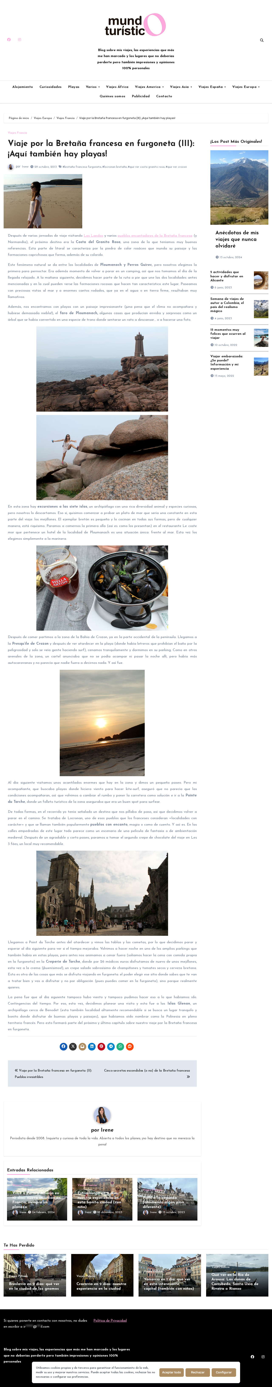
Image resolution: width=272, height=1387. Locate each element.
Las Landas (93, 236)
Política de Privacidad (110, 1321)
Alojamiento (22, 87)
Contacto (164, 96)
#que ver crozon (176, 167)
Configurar (224, 1372)
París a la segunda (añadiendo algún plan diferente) (163, 1202)
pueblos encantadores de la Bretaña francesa (155, 236)
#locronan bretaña (114, 167)
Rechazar (198, 1372)
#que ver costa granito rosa (146, 167)
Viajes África (117, 87)
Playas (73, 87)
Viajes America (148, 87)
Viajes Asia (180, 87)
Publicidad (141, 96)
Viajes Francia (17, 133)
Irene (25, 166)
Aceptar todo (171, 1372)
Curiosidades (51, 87)
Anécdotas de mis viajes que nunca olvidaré (237, 239)
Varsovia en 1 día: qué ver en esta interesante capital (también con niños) (169, 1284)
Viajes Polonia (18, 1276)
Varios (92, 87)
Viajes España (211, 87)
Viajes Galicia (220, 1267)
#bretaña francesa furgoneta (82, 167)
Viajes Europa (245, 87)
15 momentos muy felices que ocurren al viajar (227, 334)
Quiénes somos (112, 96)
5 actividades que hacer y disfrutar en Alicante (226, 276)
